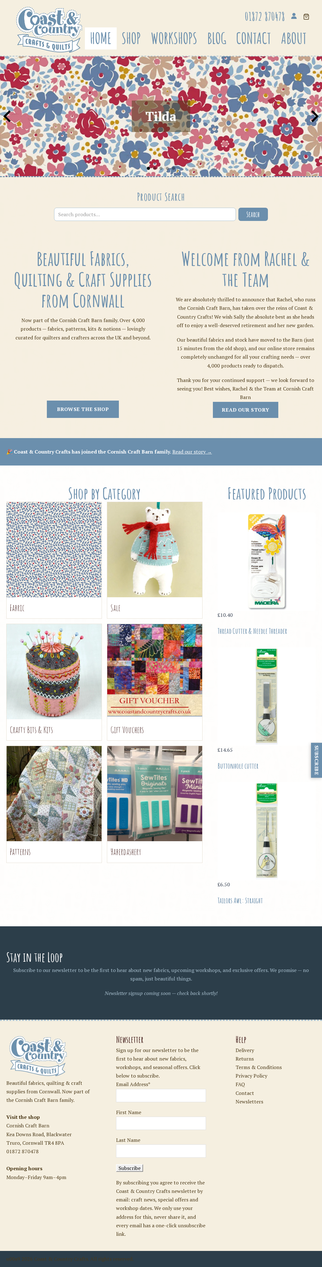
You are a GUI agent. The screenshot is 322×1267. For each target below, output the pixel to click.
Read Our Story (245, 409)
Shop (131, 38)
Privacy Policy (251, 1075)
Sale (115, 607)
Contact (253, 38)
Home (101, 38)
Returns (245, 1058)
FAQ (240, 1084)
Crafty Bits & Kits (31, 729)
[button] (306, 17)
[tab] (148, 168)
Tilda (161, 116)
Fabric (17, 607)
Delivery (245, 1050)
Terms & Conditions (259, 1067)
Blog (216, 38)
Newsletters (249, 1101)
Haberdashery (125, 851)
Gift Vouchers (127, 729)
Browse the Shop (83, 409)
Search (253, 214)
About (294, 38)
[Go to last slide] (8, 116)
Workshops (174, 38)
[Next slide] (314, 116)
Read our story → (192, 451)
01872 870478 (22, 1151)
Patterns (20, 851)
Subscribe (316, 760)
